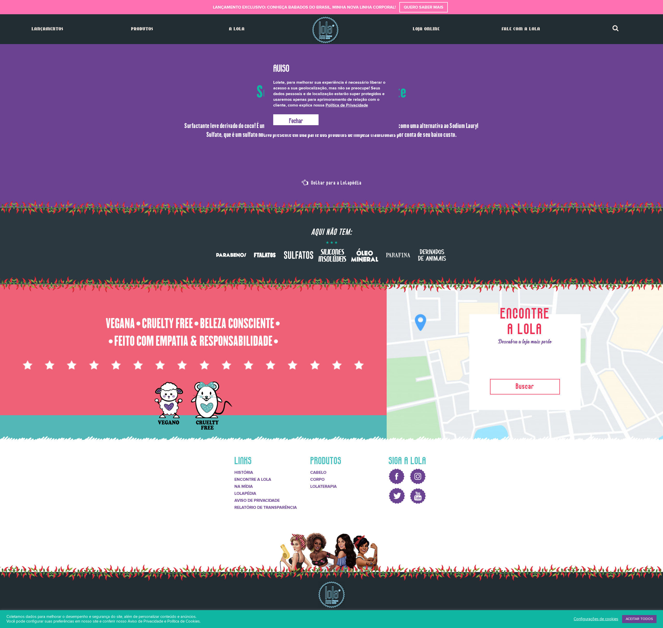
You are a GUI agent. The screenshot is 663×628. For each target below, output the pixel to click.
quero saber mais (423, 7)
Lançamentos (47, 29)
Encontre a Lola (252, 479)
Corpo (317, 479)
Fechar (296, 119)
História (243, 472)
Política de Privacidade (347, 105)
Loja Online (426, 29)
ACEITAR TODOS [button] (639, 619)
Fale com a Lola (521, 29)
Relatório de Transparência (265, 507)
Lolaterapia (323, 486)
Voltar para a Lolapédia (336, 182)
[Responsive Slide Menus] (325, 30)
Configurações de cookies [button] (596, 619)
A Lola (237, 29)
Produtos (142, 29)
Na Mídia (243, 486)
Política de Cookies (183, 621)
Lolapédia (245, 493)
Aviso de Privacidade (257, 500)
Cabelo (318, 472)
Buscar (525, 385)
